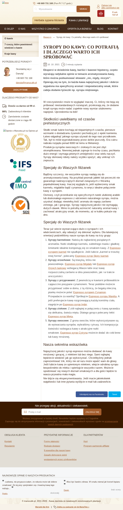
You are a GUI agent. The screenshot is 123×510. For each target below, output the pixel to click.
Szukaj (83, 9)
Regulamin (9, 446)
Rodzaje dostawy (52, 446)
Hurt (86, 441)
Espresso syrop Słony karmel (91, 256)
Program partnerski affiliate (96, 446)
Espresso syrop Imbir (75, 304)
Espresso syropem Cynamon (89, 292)
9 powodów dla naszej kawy (57, 450)
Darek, (66, 490)
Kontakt (8, 441)
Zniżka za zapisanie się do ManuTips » (73, 507)
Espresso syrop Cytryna (74, 332)
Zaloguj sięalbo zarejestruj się (110, 6)
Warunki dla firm (42, 507)
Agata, (5, 493)
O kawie (8, 38)
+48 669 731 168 (24, 78)
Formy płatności (51, 441)
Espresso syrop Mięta (60, 316)
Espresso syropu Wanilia (103, 296)
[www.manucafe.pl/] (20, 2)
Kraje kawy (10, 53)
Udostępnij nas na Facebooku (92, 394)
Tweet (114, 394)
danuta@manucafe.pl (26, 82)
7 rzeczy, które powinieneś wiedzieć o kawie (18, 46)
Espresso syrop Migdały (78, 264)
